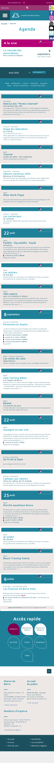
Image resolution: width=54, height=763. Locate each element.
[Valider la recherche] (27, 7)
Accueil (4, 23)
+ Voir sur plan (32, 703)
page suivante (40, 607)
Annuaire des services (12, 701)
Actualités (35, 739)
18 (13, 724)
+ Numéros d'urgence (12, 730)
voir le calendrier (37, 72)
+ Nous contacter (10, 705)
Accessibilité (36, 742)
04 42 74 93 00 (18, 699)
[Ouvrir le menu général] (5, 15)
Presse (10, 742)
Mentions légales (38, 746)
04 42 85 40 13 (21, 722)
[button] (49, 671)
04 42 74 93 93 (24, 720)
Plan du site (12, 746)
